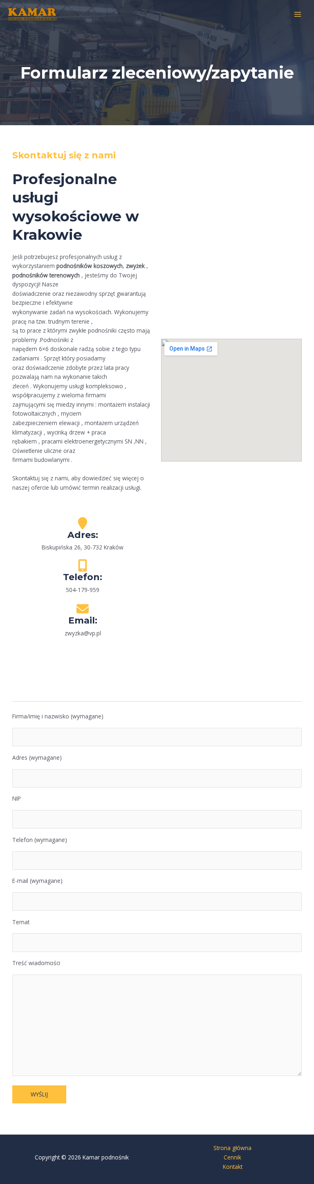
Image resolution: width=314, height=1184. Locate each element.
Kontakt (232, 1166)
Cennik (232, 1157)
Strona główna (232, 1148)
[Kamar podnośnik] (32, 14)
